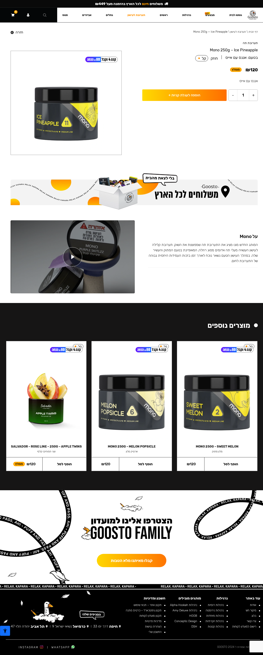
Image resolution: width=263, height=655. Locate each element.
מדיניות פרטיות (153, 621)
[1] (12, 15)
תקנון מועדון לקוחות (150, 616)
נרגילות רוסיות (216, 605)
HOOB (193, 616)
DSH (194, 626)
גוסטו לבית (235, 15)
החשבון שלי (155, 632)
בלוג (254, 616)
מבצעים (210, 15)
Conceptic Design (186, 621)
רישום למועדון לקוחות (244, 626)
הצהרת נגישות (153, 626)
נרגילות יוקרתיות (215, 621)
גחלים (109, 15)
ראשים (164, 15)
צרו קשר (252, 621)
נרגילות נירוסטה (215, 610)
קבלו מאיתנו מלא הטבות (131, 560)
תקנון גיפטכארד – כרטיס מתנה (144, 610)
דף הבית (253, 31)
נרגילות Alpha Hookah (184, 605)
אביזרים (86, 15)
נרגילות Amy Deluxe (185, 610)
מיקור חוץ (251, 610)
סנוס (65, 15)
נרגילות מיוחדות (215, 616)
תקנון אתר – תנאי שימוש (148, 605)
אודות (253, 605)
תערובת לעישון (238, 31)
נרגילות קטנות (216, 626)
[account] (28, 15)
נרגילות (186, 15)
